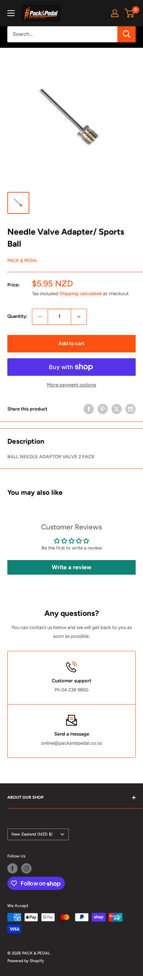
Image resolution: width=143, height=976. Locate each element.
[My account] (114, 13)
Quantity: (17, 316)
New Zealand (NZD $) (31, 834)
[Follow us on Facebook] (12, 868)
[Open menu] (11, 13)
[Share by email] (130, 409)
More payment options (71, 384)
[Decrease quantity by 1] (40, 316)
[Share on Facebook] (89, 409)
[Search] (126, 34)
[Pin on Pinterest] (103, 409)
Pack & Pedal (22, 260)
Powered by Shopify (25, 960)
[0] (129, 13)
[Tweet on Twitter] (116, 409)
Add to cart (71, 343)
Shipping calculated (80, 293)
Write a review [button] (71, 567)
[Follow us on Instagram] (26, 868)
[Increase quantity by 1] (79, 316)
